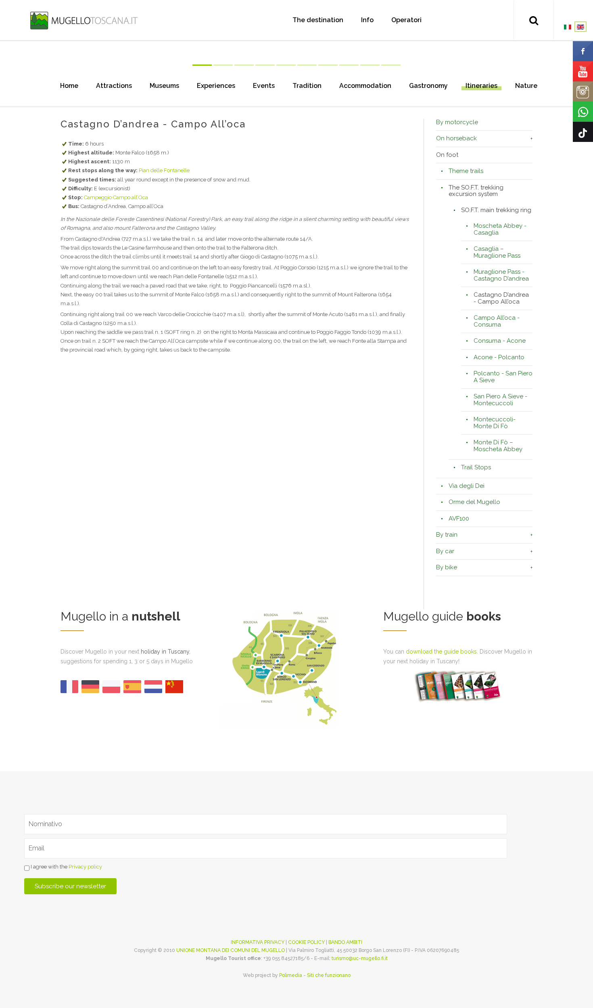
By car (445, 551)
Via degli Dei (466, 485)
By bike (446, 567)
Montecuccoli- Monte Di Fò (495, 423)
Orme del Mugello (474, 502)
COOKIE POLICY (306, 942)
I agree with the (65, 867)
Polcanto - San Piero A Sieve (503, 377)
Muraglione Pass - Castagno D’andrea (501, 275)
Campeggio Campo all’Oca (116, 197)
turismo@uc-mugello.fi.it (360, 958)
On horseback (456, 138)
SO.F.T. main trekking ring (496, 210)
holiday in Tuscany (165, 651)
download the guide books (441, 651)
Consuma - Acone (500, 340)
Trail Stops (476, 467)
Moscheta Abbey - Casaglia (500, 229)
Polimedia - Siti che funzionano (315, 975)
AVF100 (459, 518)
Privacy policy (85, 867)
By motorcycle (457, 122)
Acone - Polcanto (499, 357)
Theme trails (466, 171)
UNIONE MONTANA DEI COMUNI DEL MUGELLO (230, 950)
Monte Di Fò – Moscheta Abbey (498, 446)
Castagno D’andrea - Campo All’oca (501, 298)
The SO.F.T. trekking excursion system (476, 191)
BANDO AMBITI (345, 942)
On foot (447, 154)
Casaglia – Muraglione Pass (497, 252)
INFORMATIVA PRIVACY (257, 942)
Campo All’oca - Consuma (497, 321)
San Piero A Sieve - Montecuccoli (500, 400)
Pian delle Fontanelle (164, 170)
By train (446, 534)
